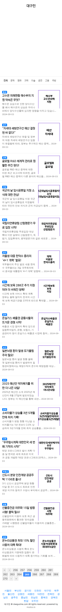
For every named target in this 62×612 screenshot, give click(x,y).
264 (19, 574)
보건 (4, 347)
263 (12, 574)
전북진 (50, 594)
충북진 (44, 597)
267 (42, 574)
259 (36, 570)
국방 (54, 80)
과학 (26, 80)
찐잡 (26, 600)
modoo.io (31, 607)
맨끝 (16, 579)
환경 (4, 92)
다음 (11, 579)
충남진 (24, 597)
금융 (4, 504)
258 (29, 570)
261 (50, 570)
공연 (40, 80)
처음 (4, 570)
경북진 (54, 597)
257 (22, 570)
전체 (6, 80)
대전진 (40, 594)
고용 (47, 80)
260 (43, 570)
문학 (13, 80)
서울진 (7, 590)
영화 (19, 80)
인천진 (37, 590)
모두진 (34, 600)
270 (5, 578)
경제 (4, 315)
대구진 (47, 590)
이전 (9, 570)
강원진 (21, 594)
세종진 (31, 594)
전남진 (34, 597)
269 (55, 574)
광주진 (14, 597)
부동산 (5, 471)
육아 (4, 282)
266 (34, 574)
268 (48, 574)
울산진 (11, 594)
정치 (4, 125)
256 (15, 570)
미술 (33, 80)
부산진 (17, 590)
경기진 (27, 590)
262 (5, 574)
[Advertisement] (31, 44)
